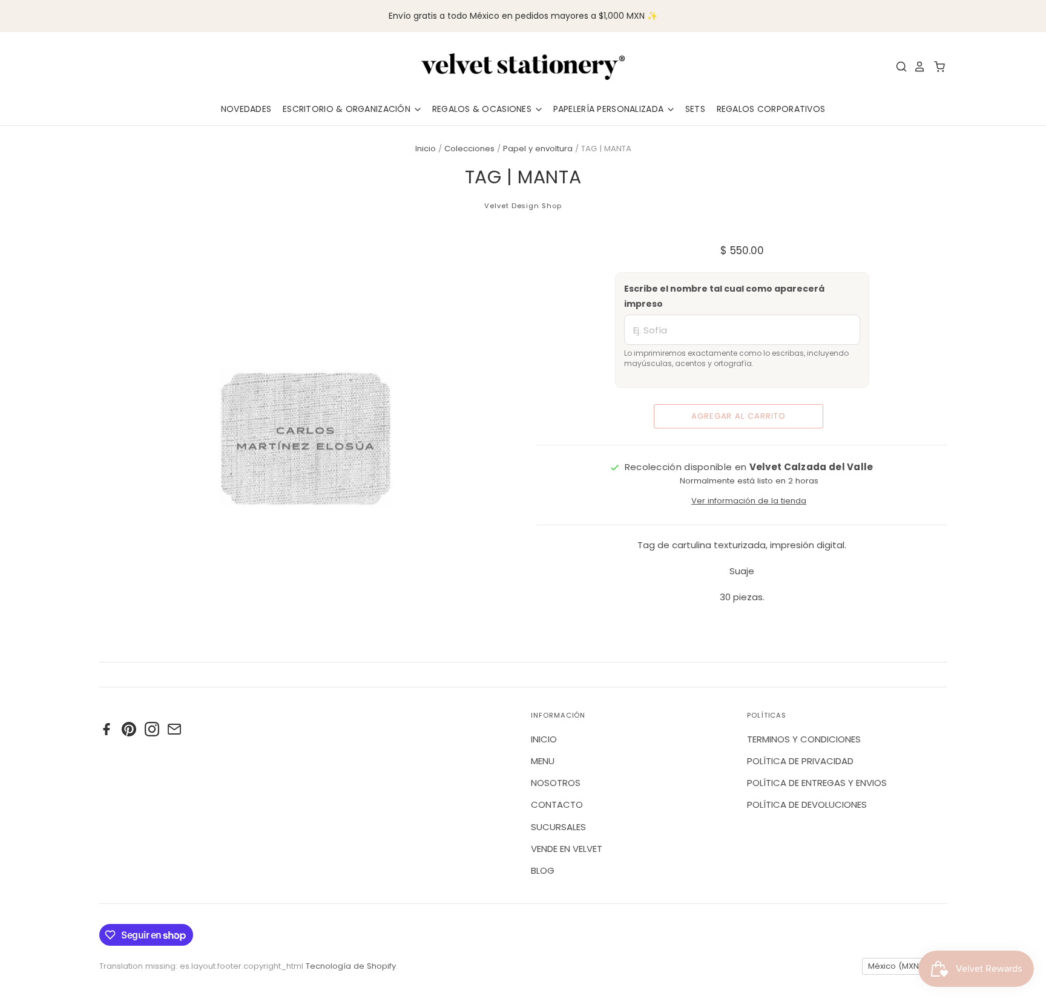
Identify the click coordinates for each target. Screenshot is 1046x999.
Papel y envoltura (538, 148)
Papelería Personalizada (609, 109)
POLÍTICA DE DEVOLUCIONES (807, 804)
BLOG (542, 870)
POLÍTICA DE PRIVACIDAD (800, 761)
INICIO (544, 739)
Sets (695, 109)
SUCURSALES (558, 826)
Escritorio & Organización (348, 109)
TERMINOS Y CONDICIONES (804, 739)
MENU (542, 761)
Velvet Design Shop (522, 206)
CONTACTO (557, 804)
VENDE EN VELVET (566, 848)
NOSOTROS (556, 782)
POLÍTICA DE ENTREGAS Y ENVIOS (817, 782)
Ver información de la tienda (748, 500)
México (899, 966)
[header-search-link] (898, 67)
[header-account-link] (916, 67)
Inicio (425, 148)
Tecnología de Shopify (351, 966)
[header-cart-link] (936, 67)
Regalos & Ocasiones (483, 109)
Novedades (246, 109)
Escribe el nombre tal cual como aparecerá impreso (724, 296)
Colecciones (469, 148)
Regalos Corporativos (771, 109)
